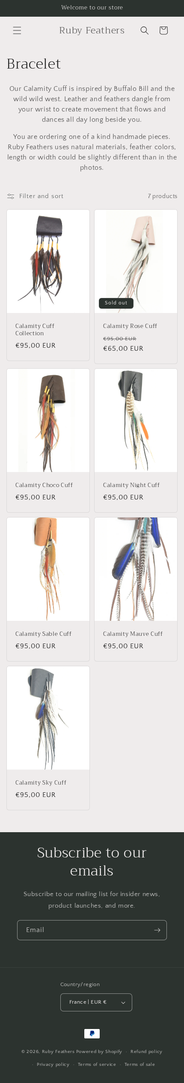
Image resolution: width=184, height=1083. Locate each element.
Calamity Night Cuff (131, 485)
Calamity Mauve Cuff (133, 634)
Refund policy (147, 1051)
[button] (17, 30)
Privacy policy (53, 1064)
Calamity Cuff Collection (35, 330)
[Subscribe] (157, 930)
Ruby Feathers (58, 1051)
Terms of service (97, 1064)
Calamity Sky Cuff (40, 783)
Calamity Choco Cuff (44, 485)
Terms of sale (140, 1064)
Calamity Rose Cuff (130, 326)
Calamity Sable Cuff (43, 634)
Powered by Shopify (99, 1051)
